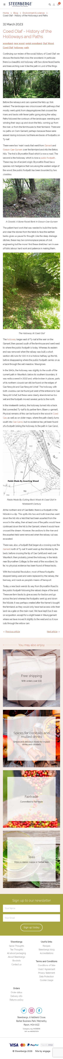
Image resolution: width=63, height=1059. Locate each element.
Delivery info (16, 996)
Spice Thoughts (16, 946)
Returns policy (16, 1000)
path (26, 47)
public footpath (47, 158)
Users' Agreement (46, 969)
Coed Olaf (8, 47)
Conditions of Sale (46, 965)
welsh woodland (33, 43)
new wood (19, 43)
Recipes (46, 946)
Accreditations (46, 953)
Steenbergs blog (47, 949)
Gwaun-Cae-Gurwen (12, 149)
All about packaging (16, 953)
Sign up (31, 927)
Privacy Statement (46, 973)
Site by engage (42, 1051)
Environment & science (34, 13)
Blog (15, 13)
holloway (18, 47)
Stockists (16, 960)
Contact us (16, 964)
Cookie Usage (46, 980)
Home (6, 13)
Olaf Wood (48, 43)
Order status (16, 992)
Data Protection (46, 976)
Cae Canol (18, 422)
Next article (52, 631)
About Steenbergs (16, 957)
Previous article (13, 631)
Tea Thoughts (16, 949)
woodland (8, 43)
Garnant (48, 145)
